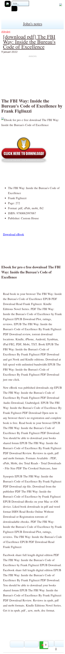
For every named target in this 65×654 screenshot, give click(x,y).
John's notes (32, 23)
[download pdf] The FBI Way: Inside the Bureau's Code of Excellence (29, 41)
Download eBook (13, 234)
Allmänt (5, 31)
